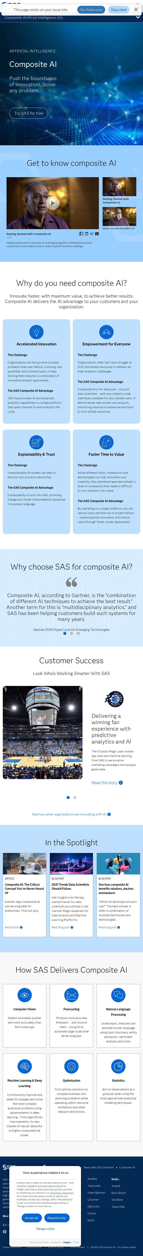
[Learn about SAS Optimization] (71, 1067)
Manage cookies (45, 1228)
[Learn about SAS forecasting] (71, 996)
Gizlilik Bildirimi (34, 1247)
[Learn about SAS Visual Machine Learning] (25, 1067)
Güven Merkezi (77, 1247)
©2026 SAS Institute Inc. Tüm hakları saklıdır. (113, 1247)
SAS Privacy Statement (61, 1192)
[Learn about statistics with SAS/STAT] (118, 1067)
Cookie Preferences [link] (12, 1247)
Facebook (5, 1233)
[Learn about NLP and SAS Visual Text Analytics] (118, 996)
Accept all (31, 1218)
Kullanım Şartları (56, 1247)
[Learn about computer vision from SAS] (25, 996)
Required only (56, 1218)
